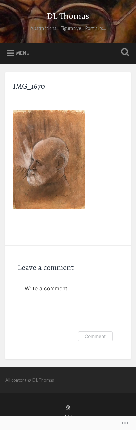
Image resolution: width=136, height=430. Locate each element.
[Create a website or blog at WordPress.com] (68, 408)
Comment (95, 336)
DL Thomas (68, 16)
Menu (23, 53)
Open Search (124, 53)
